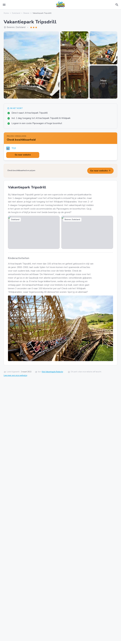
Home (6, 13)
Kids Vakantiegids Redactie (52, 372)
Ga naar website (100, 170)
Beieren (26, 13)
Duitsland (16, 13)
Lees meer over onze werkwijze (15, 375)
